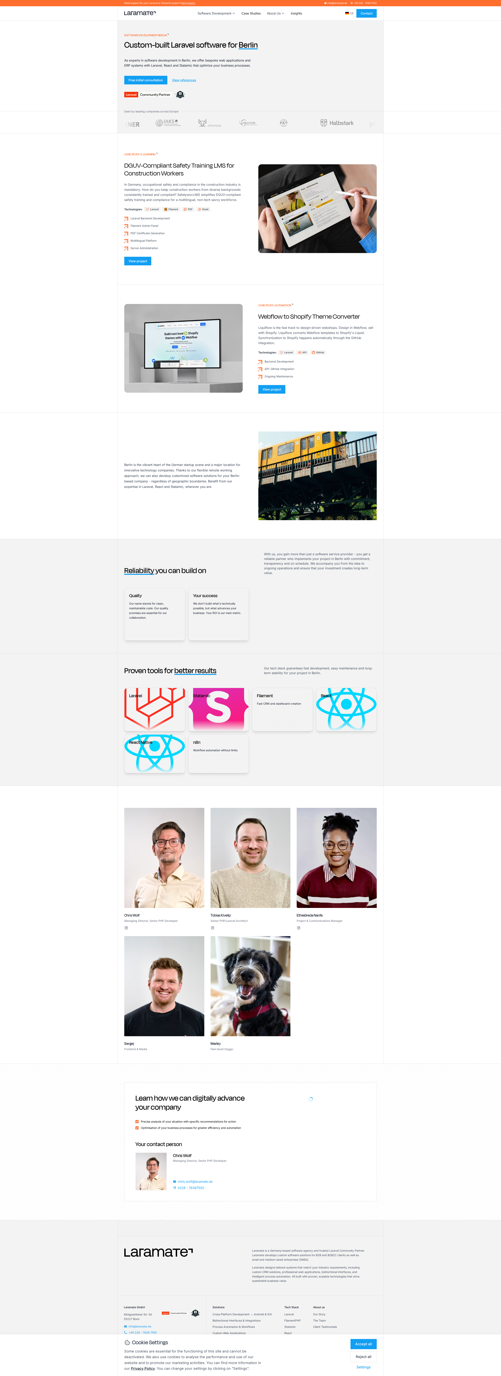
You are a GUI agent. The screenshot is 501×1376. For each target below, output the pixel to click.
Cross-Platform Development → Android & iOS (242, 1314)
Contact (366, 13)
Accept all (363, 1344)
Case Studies (251, 13)
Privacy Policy (143, 1368)
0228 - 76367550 (191, 1188)
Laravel (289, 1314)
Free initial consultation (146, 80)
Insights (296, 13)
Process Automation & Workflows (234, 1326)
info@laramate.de (337, 3)
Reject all (363, 1357)
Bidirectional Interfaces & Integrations (236, 1320)
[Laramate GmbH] (158, 1266)
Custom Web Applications (229, 1333)
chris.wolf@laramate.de (195, 1181)
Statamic (290, 1326)
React (288, 1333)
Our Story (319, 1314)
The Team (319, 1320)
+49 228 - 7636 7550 (365, 3)
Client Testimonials (325, 1326)
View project (138, 261)
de (352, 13)
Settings (364, 1367)
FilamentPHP (292, 1320)
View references (184, 80)
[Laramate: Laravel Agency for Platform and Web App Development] (140, 13)
